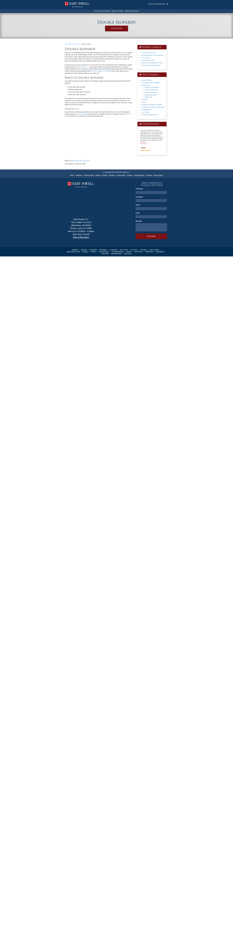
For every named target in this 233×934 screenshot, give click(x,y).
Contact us (94, 71)
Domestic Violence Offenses (151, 83)
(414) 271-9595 (105, 71)
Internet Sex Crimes (148, 60)
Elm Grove (124, 250)
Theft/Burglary (146, 109)
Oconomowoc (104, 252)
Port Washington (118, 252)
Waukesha (149, 252)
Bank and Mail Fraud (149, 52)
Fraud (144, 102)
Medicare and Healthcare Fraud (152, 63)
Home (72, 175)
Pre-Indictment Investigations (151, 65)
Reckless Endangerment (150, 115)
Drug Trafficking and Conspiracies (153, 55)
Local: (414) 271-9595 (102, 11)
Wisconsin (128, 254)
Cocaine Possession (151, 90)
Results (104, 175)
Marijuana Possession (152, 87)
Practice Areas (88, 175)
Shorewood (138, 252)
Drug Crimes (146, 85)
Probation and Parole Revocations (153, 107)
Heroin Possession (151, 92)
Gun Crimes (146, 57)
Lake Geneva (154, 250)
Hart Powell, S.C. (83, 67)
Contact (129, 175)
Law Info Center (139, 175)
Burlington (103, 250)
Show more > (143, 143)
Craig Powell (85, 161)
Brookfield (93, 250)
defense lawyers (80, 114)
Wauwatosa (160, 252)
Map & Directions (81, 237)
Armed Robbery (147, 80)
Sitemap (149, 175)
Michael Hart (75, 161)
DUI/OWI (145, 99)
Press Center (121, 175)
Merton (93, 252)
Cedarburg (113, 250)
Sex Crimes (146, 112)
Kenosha (143, 250)
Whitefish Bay (116, 254)
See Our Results (132, 11)
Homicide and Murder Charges (152, 104)
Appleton (75, 250)
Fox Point (134, 250)
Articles (97, 175)
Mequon (85, 252)
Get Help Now (116, 28)
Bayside (84, 250)
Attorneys (79, 175)
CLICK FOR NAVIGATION (156, 4)
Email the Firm (117, 11)
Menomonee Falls (73, 252)
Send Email (151, 236)
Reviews (112, 175)
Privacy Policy (158, 175)
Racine (129, 252)
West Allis (105, 254)
